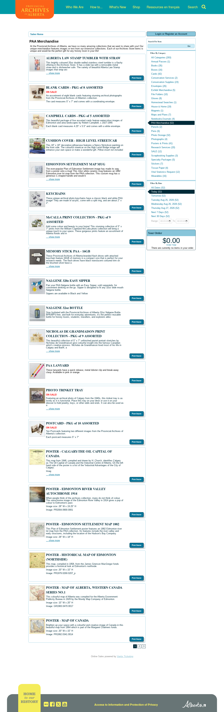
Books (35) (156, 65)
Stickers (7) (157, 163)
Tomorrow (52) (158, 195)
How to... (96, 7)
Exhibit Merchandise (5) (163, 90)
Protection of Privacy (144, 705)
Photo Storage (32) (160, 135)
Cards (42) (156, 74)
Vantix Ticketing (125, 656)
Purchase (136, 78)
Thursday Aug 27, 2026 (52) (165, 208)
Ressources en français (163, 7)
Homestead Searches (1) (163, 102)
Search (193, 7)
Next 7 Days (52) (159, 212)
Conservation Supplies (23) (164, 82)
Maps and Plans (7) (161, 114)
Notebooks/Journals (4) (163, 119)
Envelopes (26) (158, 86)
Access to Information (109, 705)
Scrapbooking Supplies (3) (164, 155)
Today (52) (156, 191)
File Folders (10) (159, 94)
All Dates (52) (158, 187)
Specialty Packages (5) (163, 159)
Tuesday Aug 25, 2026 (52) (164, 200)
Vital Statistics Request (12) (165, 172)
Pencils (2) (156, 127)
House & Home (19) (161, 106)
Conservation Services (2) (164, 78)
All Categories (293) (161, 57)
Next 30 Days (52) (160, 216)
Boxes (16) (156, 69)
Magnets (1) (157, 110)
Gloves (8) (156, 98)
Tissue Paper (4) (159, 168)
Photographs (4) (159, 139)
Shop (136, 7)
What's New (117, 7)
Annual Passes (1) (160, 61)
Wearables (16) (158, 176)
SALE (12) (156, 151)
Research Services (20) (163, 147)
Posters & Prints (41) (162, 143)
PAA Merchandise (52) (162, 123)
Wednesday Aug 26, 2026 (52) (166, 204)
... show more (53, 73)
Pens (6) (155, 131)
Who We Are (74, 7)
